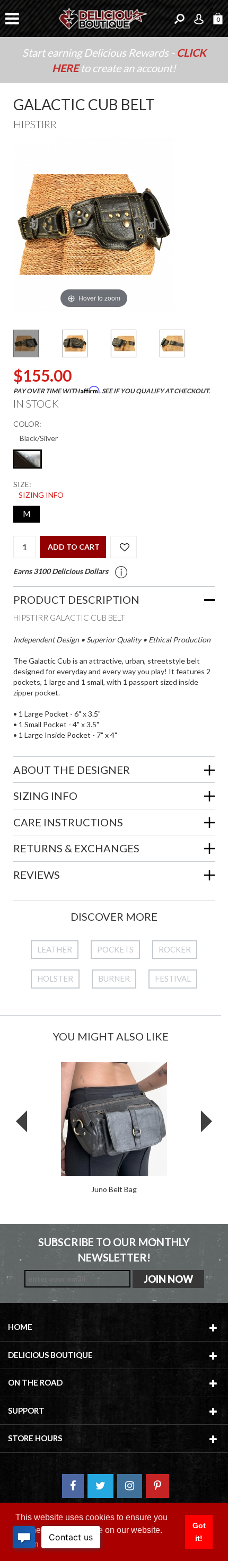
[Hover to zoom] (93, 223)
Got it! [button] (199, 1531)
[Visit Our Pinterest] (157, 1486)
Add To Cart (74, 546)
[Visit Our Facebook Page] (73, 1486)
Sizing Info (41, 494)
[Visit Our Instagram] (129, 1486)
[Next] (153, 224)
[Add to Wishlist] (123, 547)
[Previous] (34, 224)
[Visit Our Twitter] (100, 1486)
